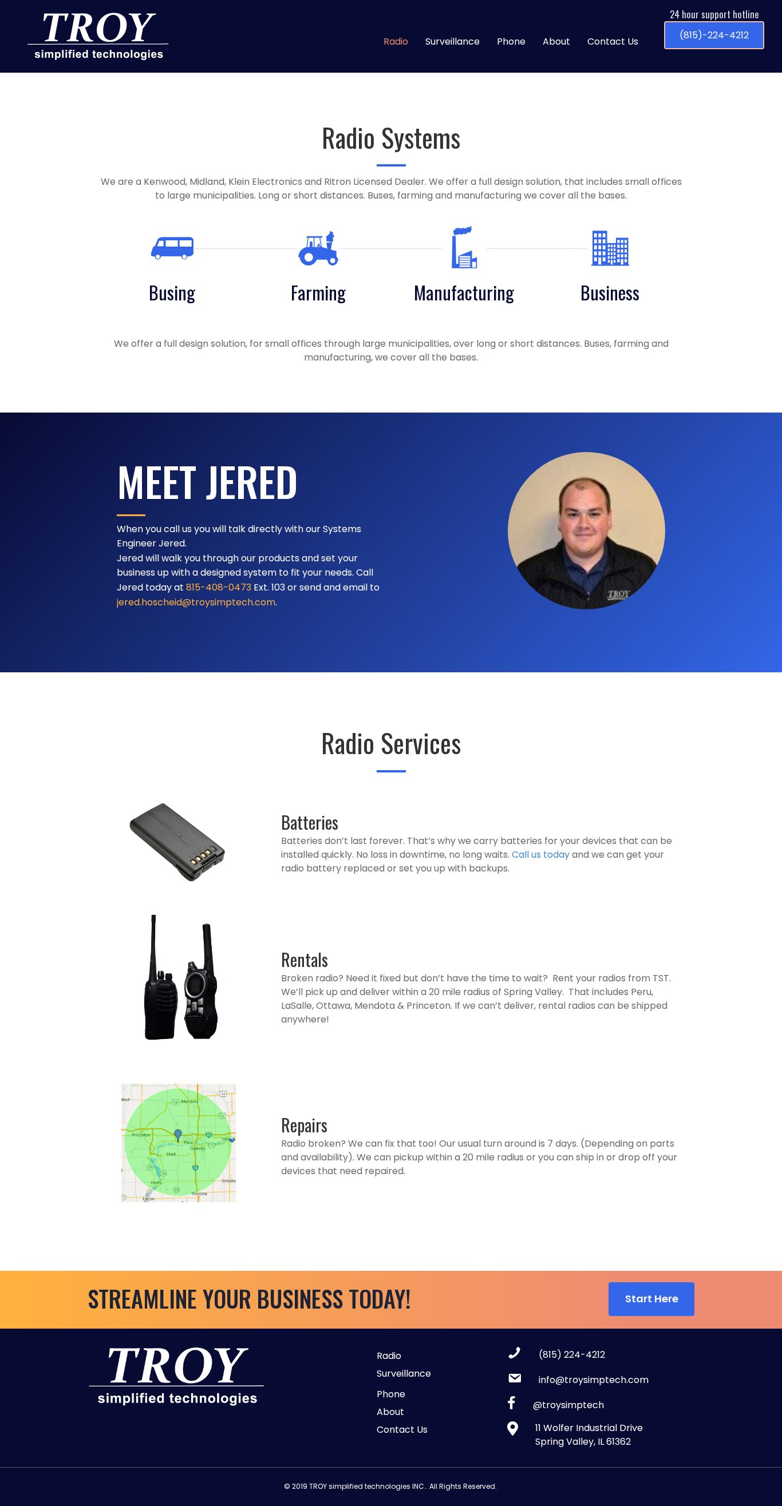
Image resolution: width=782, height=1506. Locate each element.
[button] (714, 35)
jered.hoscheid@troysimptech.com (196, 602)
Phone (511, 41)
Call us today (541, 854)
